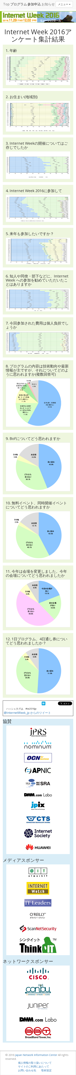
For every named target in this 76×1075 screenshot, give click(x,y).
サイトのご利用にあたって (33, 1066)
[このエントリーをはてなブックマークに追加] (43, 704)
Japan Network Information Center (36, 1055)
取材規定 (46, 1070)
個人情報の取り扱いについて (35, 1062)
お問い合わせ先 (27, 1070)
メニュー (63, 4)
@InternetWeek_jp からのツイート (27, 713)
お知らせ (48, 4)
